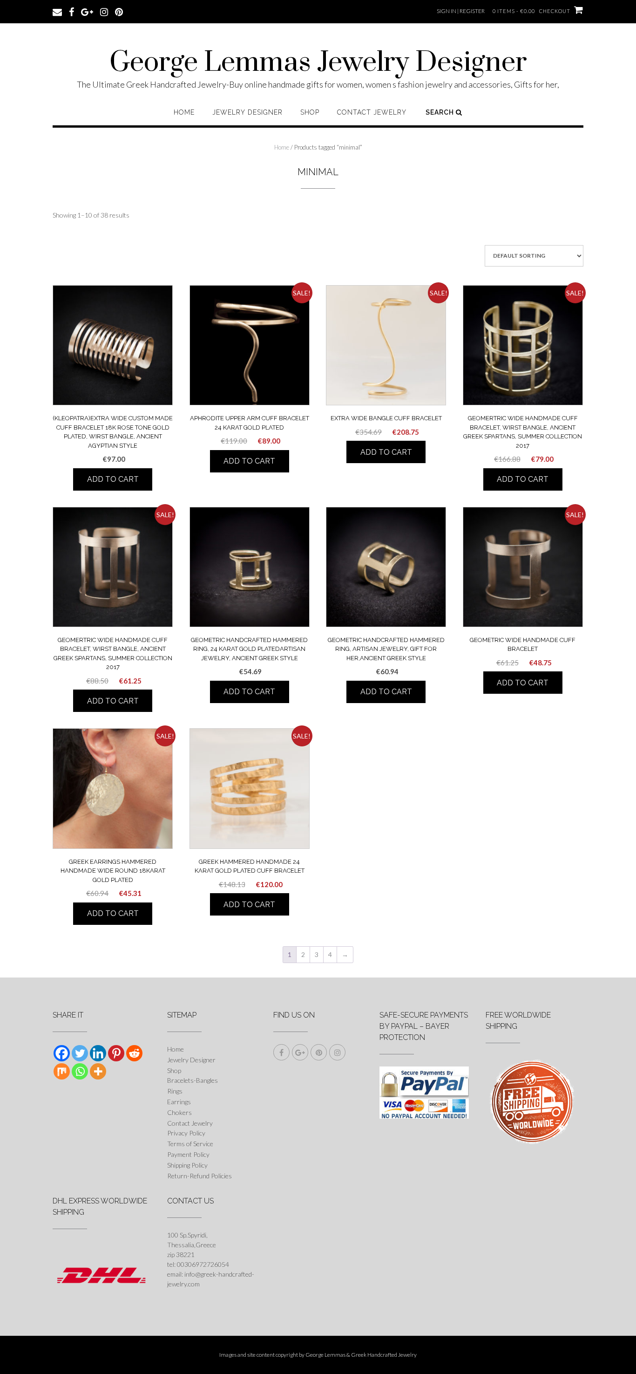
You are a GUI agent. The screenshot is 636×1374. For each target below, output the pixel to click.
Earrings (179, 1102)
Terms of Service (190, 1144)
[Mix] (62, 1071)
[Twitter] (80, 1053)
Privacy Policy (186, 1133)
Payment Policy (188, 1154)
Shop (309, 112)
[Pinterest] (116, 1053)
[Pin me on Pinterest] (119, 11)
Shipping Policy (187, 1165)
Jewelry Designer (247, 112)
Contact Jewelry (371, 112)
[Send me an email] (57, 11)
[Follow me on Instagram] (104, 11)
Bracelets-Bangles (192, 1080)
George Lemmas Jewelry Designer (318, 63)
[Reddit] (134, 1053)
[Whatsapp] (80, 1071)
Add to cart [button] (113, 479)
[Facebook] (62, 1053)
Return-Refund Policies (199, 1176)
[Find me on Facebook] (71, 11)
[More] (98, 1071)
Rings (175, 1091)
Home (184, 112)
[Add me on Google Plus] (87, 11)
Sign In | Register (461, 10)
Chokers (179, 1112)
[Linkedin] (98, 1053)
